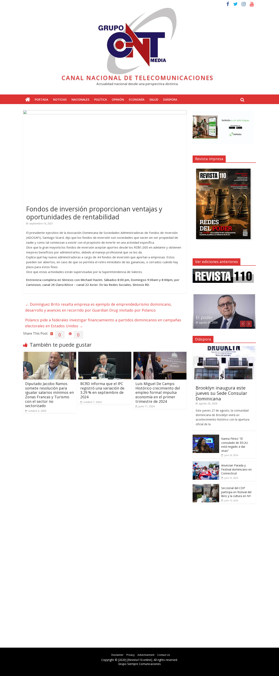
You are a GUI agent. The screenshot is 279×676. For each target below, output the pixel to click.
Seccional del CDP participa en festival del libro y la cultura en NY (236, 492)
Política (100, 99)
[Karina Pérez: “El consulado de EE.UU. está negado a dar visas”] (206, 437)
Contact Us (163, 655)
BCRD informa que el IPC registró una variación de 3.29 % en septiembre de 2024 (102, 390)
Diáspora (170, 99)
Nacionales (80, 99)
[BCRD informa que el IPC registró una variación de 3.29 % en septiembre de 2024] (104, 354)
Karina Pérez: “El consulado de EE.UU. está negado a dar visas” (234, 445)
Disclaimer (117, 655)
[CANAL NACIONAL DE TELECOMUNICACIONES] (27, 99)
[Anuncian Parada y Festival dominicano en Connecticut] (206, 463)
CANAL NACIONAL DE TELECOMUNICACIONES (137, 78)
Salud (153, 99)
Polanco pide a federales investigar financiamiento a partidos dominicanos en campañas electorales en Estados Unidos (103, 322)
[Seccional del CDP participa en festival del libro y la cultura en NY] (206, 486)
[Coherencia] (224, 296)
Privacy (130, 655)
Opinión (118, 99)
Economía (136, 99)
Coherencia (208, 317)
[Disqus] (104, 475)
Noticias (60, 99)
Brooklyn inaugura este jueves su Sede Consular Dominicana (221, 393)
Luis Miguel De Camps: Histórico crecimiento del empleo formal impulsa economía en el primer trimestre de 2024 (157, 392)
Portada (41, 99)
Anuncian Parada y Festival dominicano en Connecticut (236, 469)
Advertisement (145, 655)
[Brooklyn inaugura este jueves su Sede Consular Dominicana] (224, 348)
